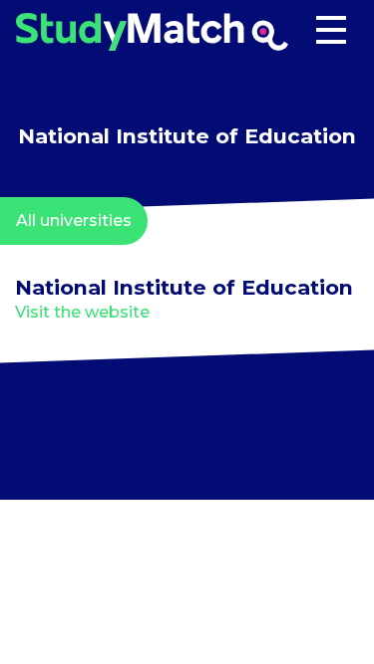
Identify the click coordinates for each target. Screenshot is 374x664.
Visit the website (82, 312)
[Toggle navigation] (331, 32)
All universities (74, 220)
